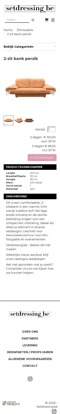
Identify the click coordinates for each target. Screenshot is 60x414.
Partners (30, 338)
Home (8, 30)
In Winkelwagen (42, 157)
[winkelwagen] (46, 20)
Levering (30, 345)
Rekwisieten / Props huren (30, 352)
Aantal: (40, 129)
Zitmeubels (25, 30)
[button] (7, 94)
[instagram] (30, 381)
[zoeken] (33, 20)
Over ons (30, 331)
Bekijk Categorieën (18, 46)
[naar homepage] (30, 8)
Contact (30, 366)
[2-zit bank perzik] (30, 89)
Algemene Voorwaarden (30, 359)
